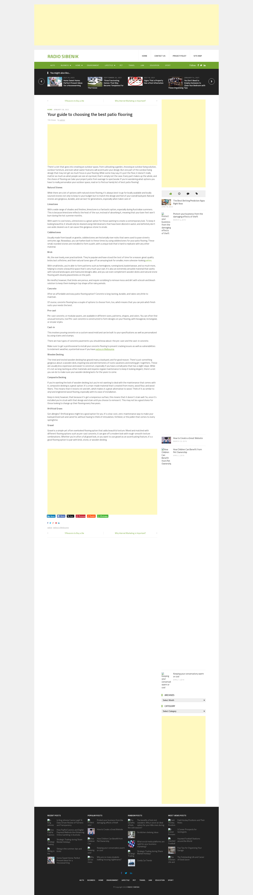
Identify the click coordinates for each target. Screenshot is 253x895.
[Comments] (188, 193)
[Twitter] (200, 65)
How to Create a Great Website (188, 438)
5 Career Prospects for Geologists (187, 830)
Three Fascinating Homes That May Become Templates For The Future (105, 84)
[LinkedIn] (204, 65)
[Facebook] (197, 65)
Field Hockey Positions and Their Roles (191, 821)
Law (142, 65)
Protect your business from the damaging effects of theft (188, 215)
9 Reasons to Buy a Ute (74, 100)
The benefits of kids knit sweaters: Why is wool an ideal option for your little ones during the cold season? (146, 824)
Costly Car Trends (144, 860)
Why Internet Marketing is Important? (130, 100)
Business (65, 65)
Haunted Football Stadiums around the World (188, 840)
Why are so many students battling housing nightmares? (109, 858)
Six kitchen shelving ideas (147, 832)
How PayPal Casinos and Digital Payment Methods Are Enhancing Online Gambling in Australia (70, 832)
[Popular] (170, 193)
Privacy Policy (179, 55)
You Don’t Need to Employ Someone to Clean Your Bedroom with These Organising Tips (186, 84)
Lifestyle (109, 65)
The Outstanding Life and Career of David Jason (190, 858)
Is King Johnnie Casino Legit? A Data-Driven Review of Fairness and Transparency (70, 823)
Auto (52, 65)
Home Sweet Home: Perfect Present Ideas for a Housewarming (73, 83)
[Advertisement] (126, 24)
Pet (121, 65)
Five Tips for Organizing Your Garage (189, 849)
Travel (132, 65)
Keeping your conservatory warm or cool (188, 675)
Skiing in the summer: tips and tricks (69, 850)
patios (148, 260)
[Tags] (197, 193)
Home (144, 55)
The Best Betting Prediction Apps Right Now (189, 202)
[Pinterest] (56, 523)
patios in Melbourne (61, 527)
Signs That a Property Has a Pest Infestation (153, 81)
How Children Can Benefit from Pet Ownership (187, 451)
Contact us (159, 55)
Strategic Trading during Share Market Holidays (69, 840)
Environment (93, 65)
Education (154, 65)
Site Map (198, 55)
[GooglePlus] (53, 523)
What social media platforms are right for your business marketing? (150, 844)
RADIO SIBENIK (62, 56)
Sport (168, 65)
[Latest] (179, 193)
